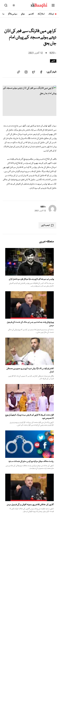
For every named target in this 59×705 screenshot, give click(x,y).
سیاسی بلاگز (12, 14)
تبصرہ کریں (45, 225)
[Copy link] (18, 72)
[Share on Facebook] (41, 72)
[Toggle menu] (53, 5)
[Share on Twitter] (33, 72)
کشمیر (31, 14)
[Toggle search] (6, 5)
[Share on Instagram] (26, 72)
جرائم (23, 14)
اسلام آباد (41, 14)
